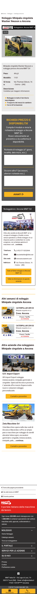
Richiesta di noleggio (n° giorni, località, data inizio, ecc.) (18, 151)
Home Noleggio (7, 534)
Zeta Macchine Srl (11, 423)
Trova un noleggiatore (9, 541)
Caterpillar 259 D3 (25, 326)
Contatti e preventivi (18, 396)
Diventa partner (8, 496)
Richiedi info (10, 592)
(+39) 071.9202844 (23, 251)
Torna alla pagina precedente (12, 488)
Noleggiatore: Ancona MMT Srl (25, 27)
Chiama (27, 592)
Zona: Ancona (22, 313)
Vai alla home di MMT (11, 492)
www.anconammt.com (24, 259)
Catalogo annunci (8, 537)
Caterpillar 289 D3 (25, 308)
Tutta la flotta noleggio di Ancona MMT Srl (18, 272)
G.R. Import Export (11, 373)
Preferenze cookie (8, 567)
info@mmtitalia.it (28, 580)
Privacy (4, 562)
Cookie (4, 565)
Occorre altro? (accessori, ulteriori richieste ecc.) (16, 172)
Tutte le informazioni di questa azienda (18, 280)
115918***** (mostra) (21, 583)
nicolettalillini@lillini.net (25, 255)
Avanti (17, 194)
